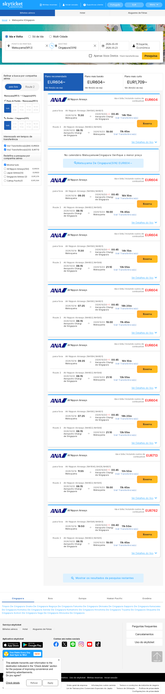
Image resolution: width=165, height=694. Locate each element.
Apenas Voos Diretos (116, 55)
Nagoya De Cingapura (61, 606)
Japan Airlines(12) (23, 173)
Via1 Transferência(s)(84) (19, 146)
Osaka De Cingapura (37, 606)
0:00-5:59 (15, 108)
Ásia (50, 598)
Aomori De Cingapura (25, 613)
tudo (7, 108)
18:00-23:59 (36, 108)
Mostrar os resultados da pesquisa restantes (105, 578)
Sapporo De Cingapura (136, 606)
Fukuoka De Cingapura (85, 606)
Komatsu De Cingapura (29, 610)
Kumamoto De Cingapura (80, 610)
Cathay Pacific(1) (23, 181)
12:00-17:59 (29, 108)
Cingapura (18, 598)
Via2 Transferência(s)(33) (19, 149)
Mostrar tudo (13, 165)
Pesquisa (151, 56)
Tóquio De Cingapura (13, 606)
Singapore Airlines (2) (23, 176)
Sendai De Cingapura (54, 610)
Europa (82, 598)
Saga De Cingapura (48, 613)
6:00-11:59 (22, 108)
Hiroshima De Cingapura (107, 610)
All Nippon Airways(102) (23, 169)
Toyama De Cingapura (133, 610)
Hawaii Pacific (114, 598)
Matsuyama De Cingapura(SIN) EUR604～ (105, 163)
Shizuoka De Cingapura (72, 613)
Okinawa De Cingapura (111, 606)
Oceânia (146, 598)
